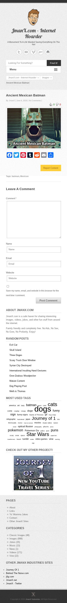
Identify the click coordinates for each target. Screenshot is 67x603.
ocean (14, 427)
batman (15, 176)
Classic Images (17, 535)
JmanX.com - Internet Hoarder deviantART (40, 52)
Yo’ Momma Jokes (18, 514)
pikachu (46, 427)
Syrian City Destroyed (20, 365)
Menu (13, 69)
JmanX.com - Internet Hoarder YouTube (26, 52)
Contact (13, 518)
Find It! (54, 63)
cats (52, 404)
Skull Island (15, 350)
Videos (12, 552)
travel (19, 439)
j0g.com (10, 576)
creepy (23, 411)
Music (12, 545)
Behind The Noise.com (17, 573)
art (18, 405)
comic (9, 411)
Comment (11, 198)
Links (12, 511)
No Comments (35, 100)
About (12, 507)
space (23, 435)
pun (47, 431)
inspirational (20, 419)
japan (28, 419)
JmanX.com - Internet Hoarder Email (48, 52)
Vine (11, 556)
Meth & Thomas (17, 391)
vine (51, 439)
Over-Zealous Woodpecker (22, 375)
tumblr (26, 439)
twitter (32, 439)
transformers (11, 439)
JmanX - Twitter (14, 583)
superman (54, 435)
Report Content (50, 168)
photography (38, 427)
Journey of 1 (44, 418)
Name (9, 243)
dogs (42, 409)
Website (10, 272)
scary (12, 435)
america (12, 405)
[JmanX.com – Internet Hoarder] (33, 594)
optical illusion (25, 426)
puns (54, 430)
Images (13, 538)
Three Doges (15, 355)
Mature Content (17, 381)
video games (41, 439)
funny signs (22, 414)
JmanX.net (11, 580)
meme (20, 423)
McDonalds (12, 423)
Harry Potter (52, 415)
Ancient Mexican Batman (25, 95)
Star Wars (37, 434)
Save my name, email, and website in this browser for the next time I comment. (32, 293)
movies (37, 423)
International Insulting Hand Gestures (27, 370)
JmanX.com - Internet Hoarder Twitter (19, 52)
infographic (11, 419)
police (43, 431)
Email (9, 258)
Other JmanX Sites (19, 521)
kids (58, 419)
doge (30, 410)
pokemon (15, 430)
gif (46, 414)
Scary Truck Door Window (22, 360)
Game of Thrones (36, 415)
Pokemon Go (32, 430)
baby (23, 405)
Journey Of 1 (12, 569)
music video (47, 423)
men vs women (28, 423)
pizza (51, 427)
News (12, 549)
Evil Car (13, 345)
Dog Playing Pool (18, 386)
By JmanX (10, 100)
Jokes (12, 542)
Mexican (24, 176)
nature (55, 423)
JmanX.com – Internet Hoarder (33, 33)
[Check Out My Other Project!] (33, 473)
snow (17, 435)
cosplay (16, 411)
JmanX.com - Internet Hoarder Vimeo (33, 52)
